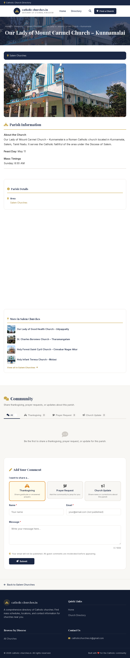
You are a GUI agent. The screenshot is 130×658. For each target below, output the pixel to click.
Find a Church (107, 11)
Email (70, 505)
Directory (76, 11)
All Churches (10, 638)
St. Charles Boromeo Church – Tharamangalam (43, 339)
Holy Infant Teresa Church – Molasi (37, 359)
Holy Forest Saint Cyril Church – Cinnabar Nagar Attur (47, 349)
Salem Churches (34, 26)
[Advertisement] (65, 260)
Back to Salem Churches (21, 584)
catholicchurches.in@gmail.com (88, 638)
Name (13, 505)
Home (62, 11)
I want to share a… (19, 478)
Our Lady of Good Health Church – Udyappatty (43, 329)
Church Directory (77, 615)
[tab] (12, 415)
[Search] (90, 11)
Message (15, 522)
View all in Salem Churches (21, 367)
